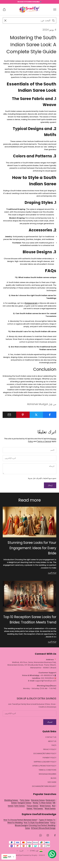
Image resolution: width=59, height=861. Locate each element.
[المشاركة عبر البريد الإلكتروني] (9, 415)
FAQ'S (54, 745)
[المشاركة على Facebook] (49, 415)
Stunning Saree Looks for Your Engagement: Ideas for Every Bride (32, 547)
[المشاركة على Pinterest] (23, 415)
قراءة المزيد (52, 572)
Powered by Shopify (29, 855)
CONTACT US (50, 737)
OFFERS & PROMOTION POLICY (44, 766)
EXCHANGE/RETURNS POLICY (44, 753)
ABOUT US (52, 741)
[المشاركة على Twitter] (36, 415)
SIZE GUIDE (52, 782)
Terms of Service (44, 441)
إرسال (50, 485)
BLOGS (53, 778)
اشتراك (49, 722)
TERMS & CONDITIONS (47, 770)
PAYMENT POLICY (49, 757)
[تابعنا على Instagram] (47, 835)
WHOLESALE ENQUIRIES (47, 774)
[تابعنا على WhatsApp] (40, 835)
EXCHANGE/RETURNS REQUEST (44, 786)
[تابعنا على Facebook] (55, 835)
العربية (21, 851)
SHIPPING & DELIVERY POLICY (45, 762)
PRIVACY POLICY (49, 749)
